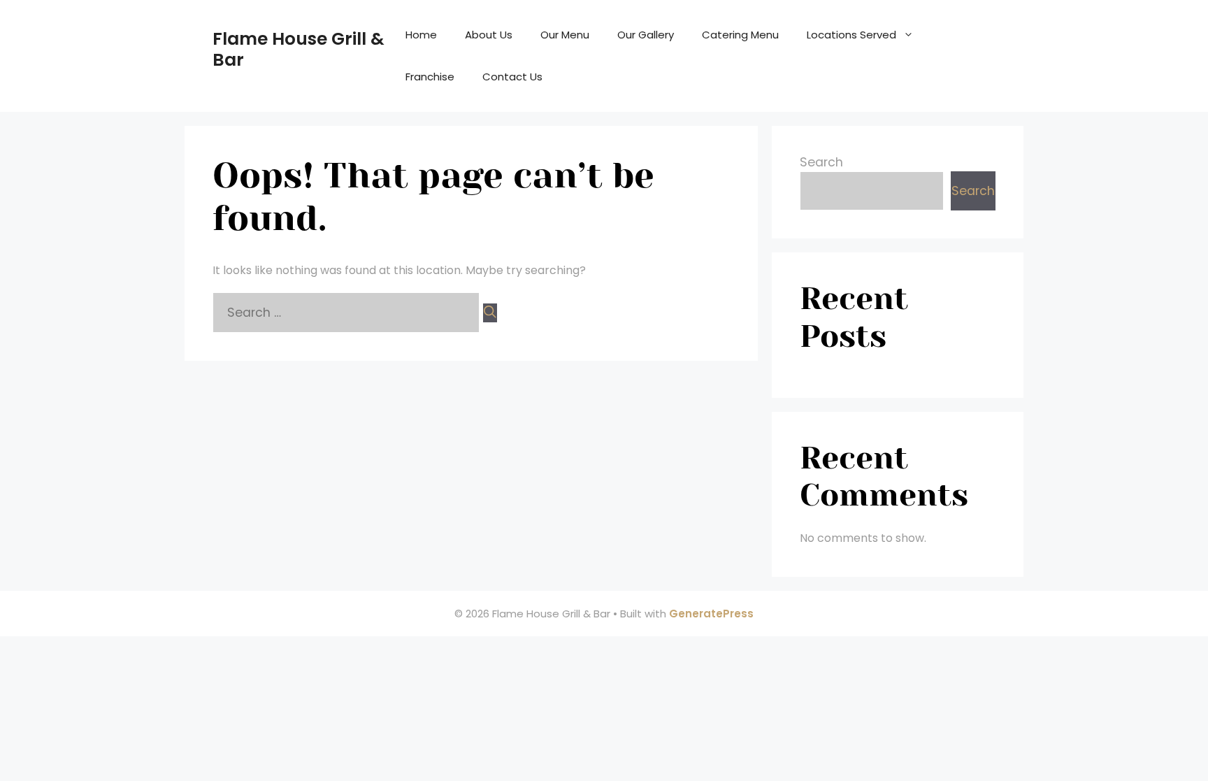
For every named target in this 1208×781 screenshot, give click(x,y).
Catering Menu (740, 34)
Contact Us (512, 76)
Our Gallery (645, 34)
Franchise (429, 76)
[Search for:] (348, 312)
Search (821, 162)
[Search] (490, 312)
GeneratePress (711, 613)
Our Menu (564, 34)
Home (421, 34)
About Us (488, 34)
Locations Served (851, 34)
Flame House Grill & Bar (298, 49)
